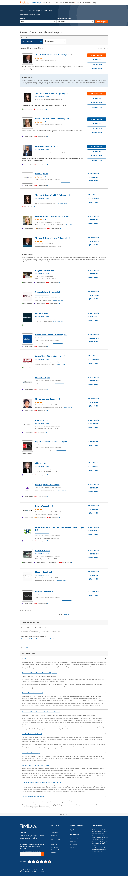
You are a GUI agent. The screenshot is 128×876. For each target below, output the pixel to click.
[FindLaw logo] (25, 2)
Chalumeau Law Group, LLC (47, 399)
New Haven (32, 638)
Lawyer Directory (23, 28)
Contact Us (54, 835)
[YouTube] (33, 861)
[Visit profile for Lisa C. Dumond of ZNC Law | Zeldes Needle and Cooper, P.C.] (27, 531)
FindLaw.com (95, 830)
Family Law (25, 631)
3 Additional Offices (58, 321)
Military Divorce (56, 631)
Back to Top (65, 814)
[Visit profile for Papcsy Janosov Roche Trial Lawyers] (27, 446)
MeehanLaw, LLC (42, 377)
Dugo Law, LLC (41, 420)
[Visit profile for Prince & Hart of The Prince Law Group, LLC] (27, 220)
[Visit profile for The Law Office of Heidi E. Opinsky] (27, 97)
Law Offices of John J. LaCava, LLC (50, 356)
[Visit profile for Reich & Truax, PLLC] (27, 510)
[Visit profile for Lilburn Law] (27, 467)
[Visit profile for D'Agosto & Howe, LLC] (27, 274)
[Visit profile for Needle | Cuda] (27, 178)
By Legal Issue (55, 847)
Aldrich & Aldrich (42, 550)
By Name (53, 852)
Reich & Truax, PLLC (44, 506)
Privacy (27, 871)
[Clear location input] (92, 21)
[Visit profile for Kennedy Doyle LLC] (27, 317)
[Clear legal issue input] (55, 21)
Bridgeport (24, 638)
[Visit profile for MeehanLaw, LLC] (27, 381)
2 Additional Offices (62, 203)
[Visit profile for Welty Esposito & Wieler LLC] (27, 488)
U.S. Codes (73, 847)
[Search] (106, 2)
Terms (21, 871)
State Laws (73, 841)
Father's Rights (45, 631)
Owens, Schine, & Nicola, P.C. (47, 292)
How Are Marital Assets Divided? (32, 734)
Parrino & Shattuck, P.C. (45, 146)
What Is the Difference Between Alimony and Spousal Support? (41, 782)
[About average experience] (46, 109)
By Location (54, 844)
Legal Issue (23, 18)
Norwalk (52, 638)
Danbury (46, 638)
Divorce (24, 659)
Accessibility (54, 832)
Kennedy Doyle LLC (43, 313)
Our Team (53, 830)
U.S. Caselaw (73, 844)
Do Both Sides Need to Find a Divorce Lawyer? (36, 765)
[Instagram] (41, 861)
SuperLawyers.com (97, 836)
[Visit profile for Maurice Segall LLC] (27, 576)
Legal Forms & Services (76, 830)
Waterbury (39, 638)
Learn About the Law (75, 839)
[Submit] (42, 854)
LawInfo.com (95, 848)
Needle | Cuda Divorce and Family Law (52, 118)
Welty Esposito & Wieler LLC (47, 484)
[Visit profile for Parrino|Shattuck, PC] (27, 596)
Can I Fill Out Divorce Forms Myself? (33, 796)
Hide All (28, 647)
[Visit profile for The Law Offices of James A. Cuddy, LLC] (27, 59)
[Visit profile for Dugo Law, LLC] (27, 424)
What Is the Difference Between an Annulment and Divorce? (41, 712)
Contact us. (34, 838)
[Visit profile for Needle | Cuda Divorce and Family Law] (27, 123)
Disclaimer (34, 871)
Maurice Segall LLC (43, 572)
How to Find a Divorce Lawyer (31, 753)
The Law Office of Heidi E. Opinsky (50, 93)
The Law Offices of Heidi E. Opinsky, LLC (52, 195)
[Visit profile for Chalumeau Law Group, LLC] (27, 403)
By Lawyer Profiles (55, 850)
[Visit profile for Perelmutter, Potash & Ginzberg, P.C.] (27, 339)
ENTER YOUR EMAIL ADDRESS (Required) (30, 851)
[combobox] (38, 21)
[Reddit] (45, 861)
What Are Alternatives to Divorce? (32, 693)
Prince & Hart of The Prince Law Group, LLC (54, 216)
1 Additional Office (65, 182)
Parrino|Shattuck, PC (44, 591)
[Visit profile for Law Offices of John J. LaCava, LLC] (27, 360)
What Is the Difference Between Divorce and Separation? (39, 673)
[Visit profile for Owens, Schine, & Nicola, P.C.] (27, 296)
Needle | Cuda (41, 173)
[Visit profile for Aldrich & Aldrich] (27, 554)
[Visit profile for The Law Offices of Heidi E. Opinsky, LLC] (27, 199)
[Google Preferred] (49, 861)
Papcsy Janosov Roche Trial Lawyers (51, 441)
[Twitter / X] (37, 861)
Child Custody (34, 631)
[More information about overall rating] (45, 122)
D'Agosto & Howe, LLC (44, 270)
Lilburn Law (40, 463)
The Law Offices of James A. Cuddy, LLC (52, 54)
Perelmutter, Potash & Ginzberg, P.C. (51, 334)
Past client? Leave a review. (42, 96)
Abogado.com (95, 842)
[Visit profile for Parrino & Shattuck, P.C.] (27, 150)
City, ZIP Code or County (64, 18)
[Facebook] (29, 861)
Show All (22, 647)
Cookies (41, 871)
